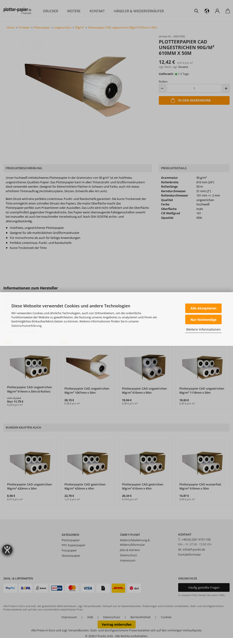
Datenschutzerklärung (26, 326)
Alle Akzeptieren (203, 308)
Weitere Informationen (203, 329)
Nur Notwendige (203, 319)
